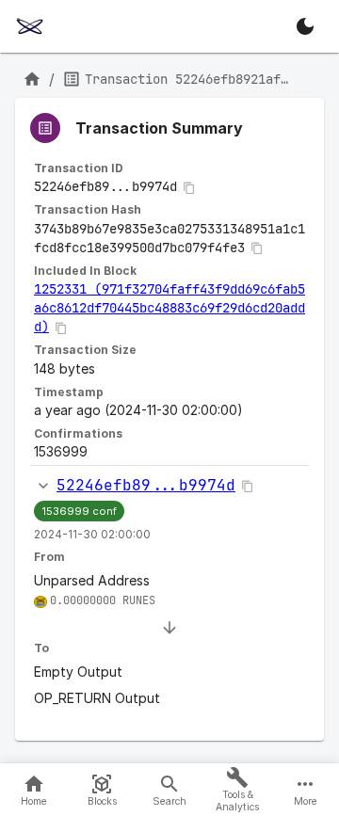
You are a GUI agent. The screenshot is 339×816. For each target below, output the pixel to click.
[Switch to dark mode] (305, 26)
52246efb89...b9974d (145, 485)
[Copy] (189, 188)
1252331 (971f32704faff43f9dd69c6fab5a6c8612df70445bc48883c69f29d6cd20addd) (169, 307)
